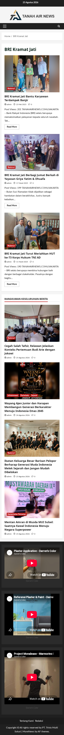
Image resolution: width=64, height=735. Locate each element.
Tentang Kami (26, 721)
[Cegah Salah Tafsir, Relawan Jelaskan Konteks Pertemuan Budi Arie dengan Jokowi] (32, 323)
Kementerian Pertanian (17, 514)
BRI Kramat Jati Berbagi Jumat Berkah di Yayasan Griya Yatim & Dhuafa (32, 152)
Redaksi (39, 721)
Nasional (11, 88)
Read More (13, 127)
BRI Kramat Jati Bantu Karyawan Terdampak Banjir (32, 73)
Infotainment (13, 395)
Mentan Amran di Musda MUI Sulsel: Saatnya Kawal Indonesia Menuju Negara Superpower (28, 525)
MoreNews (28, 731)
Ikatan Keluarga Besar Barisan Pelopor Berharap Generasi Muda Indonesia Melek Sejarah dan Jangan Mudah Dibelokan (30, 466)
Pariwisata (25, 395)
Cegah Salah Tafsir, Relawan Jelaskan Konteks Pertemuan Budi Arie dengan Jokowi (29, 349)
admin (9, 104)
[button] (4, 26)
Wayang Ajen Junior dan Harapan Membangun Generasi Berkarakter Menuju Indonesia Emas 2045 (27, 407)
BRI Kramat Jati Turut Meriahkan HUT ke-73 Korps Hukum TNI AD (32, 231)
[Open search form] (59, 26)
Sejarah (34, 395)
